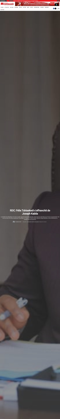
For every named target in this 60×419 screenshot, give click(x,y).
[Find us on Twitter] (55, 8)
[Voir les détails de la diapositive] (37, 4)
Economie (16, 7)
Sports (31, 7)
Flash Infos (33, 221)
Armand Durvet (18, 221)
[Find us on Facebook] (54, 8)
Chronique (47, 7)
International (36, 7)
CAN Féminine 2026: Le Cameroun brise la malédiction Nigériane (24, 0)
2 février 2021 (24, 221)
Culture (24, 7)
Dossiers (42, 7)
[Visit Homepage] (7, 3)
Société (20, 7)
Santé (28, 7)
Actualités (7, 7)
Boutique (2, 9)
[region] (37, 4)
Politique (11, 7)
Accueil (2, 7)
